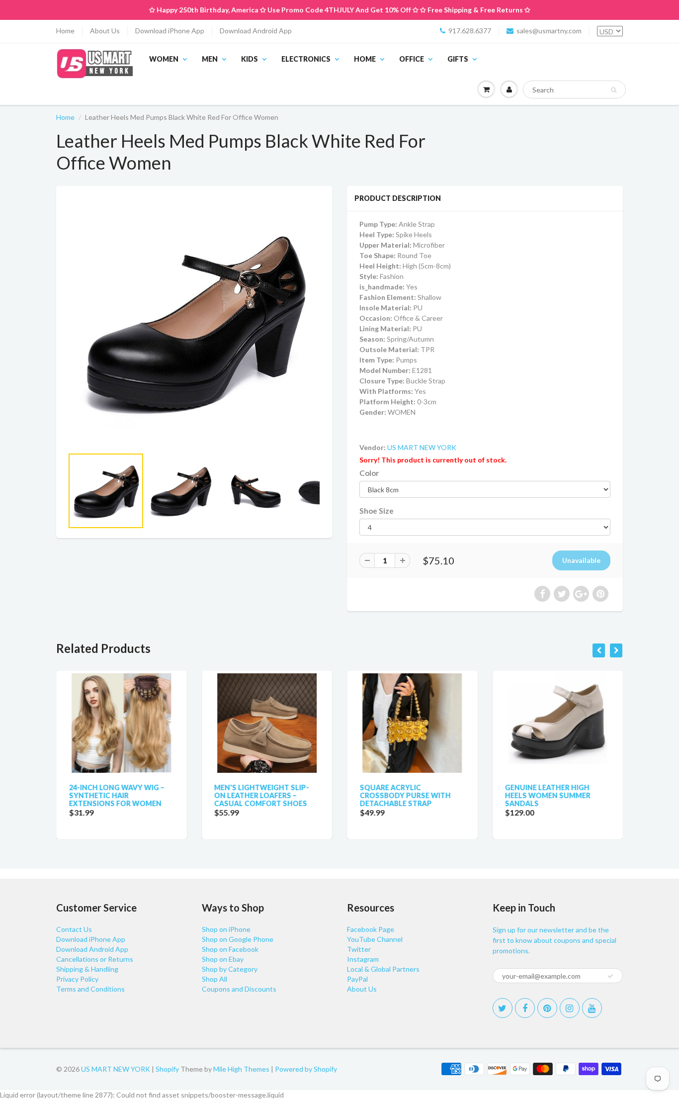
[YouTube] (592, 1008)
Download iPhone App (169, 30)
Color (369, 472)
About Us (105, 30)
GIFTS (457, 59)
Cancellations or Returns (94, 959)
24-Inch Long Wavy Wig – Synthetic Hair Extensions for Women (116, 795)
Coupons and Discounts (239, 989)
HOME (365, 59)
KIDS (249, 59)
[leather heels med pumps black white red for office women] (194, 321)
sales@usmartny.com (549, 30)
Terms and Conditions (90, 989)
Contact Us (74, 929)
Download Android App (256, 30)
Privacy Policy (77, 979)
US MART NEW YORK (421, 447)
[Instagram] (570, 1008)
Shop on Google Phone (237, 939)
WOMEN (163, 59)
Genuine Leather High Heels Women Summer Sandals (548, 795)
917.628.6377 (469, 30)
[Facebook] (525, 1008)
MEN (210, 59)
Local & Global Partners (383, 969)
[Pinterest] (547, 1008)
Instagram (363, 959)
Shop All (214, 979)
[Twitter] (502, 1008)
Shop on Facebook (230, 949)
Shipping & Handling (87, 969)
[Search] (613, 90)
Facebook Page (370, 929)
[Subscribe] (610, 976)
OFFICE (411, 59)
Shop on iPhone (226, 929)
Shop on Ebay (223, 959)
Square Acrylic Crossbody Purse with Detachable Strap (404, 795)
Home (65, 30)
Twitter (359, 949)
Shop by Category (229, 969)
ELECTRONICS (306, 59)
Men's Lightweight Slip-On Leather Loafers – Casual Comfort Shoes (261, 795)
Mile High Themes (241, 1069)
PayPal (357, 979)
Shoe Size (376, 510)
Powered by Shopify (306, 1069)
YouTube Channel (375, 939)
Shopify (167, 1069)
